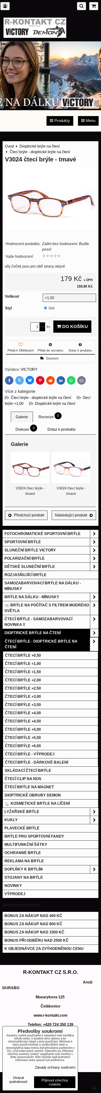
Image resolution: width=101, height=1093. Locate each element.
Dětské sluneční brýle (29, 567)
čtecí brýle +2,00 (23, 680)
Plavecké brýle (21, 828)
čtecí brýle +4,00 (23, 713)
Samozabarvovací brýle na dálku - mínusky (42, 586)
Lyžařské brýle (21, 812)
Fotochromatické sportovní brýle (42, 534)
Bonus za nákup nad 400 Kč (33, 916)
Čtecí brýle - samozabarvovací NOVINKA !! (38, 622)
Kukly (11, 820)
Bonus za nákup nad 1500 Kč (34, 932)
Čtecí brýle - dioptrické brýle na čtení (41, 398)
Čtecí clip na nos (23, 779)
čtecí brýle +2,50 (23, 688)
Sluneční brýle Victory (30, 550)
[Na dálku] (50, 107)
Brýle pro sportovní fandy (34, 836)
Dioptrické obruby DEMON (33, 795)
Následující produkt (71, 515)
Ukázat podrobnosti (18, 1080)
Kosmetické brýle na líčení (40, 803)
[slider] (51, 256)
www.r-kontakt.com (50, 1015)
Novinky (13, 886)
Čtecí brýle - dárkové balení (36, 762)
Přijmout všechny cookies (54, 1082)
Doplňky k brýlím (23, 869)
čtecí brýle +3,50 (23, 705)
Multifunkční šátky (25, 845)
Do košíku (74, 326)
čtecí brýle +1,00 (23, 664)
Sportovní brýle (22, 542)
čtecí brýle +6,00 (23, 746)
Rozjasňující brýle (25, 575)
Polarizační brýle (24, 558)
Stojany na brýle (23, 877)
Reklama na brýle (24, 861)
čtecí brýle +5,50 (23, 738)
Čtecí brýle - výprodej (29, 754)
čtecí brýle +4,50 (23, 721)
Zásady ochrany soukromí (55, 1067)
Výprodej (14, 894)
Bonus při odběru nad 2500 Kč (36, 940)
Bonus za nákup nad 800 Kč (33, 924)
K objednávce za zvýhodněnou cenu (44, 949)
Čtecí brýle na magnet (29, 787)
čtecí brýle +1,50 (23, 672)
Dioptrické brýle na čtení (55, 404)
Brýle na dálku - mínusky (31, 597)
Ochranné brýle (22, 853)
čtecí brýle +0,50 (23, 655)
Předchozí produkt (29, 515)
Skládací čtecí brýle (28, 771)
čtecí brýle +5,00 (23, 729)
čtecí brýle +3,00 (23, 697)
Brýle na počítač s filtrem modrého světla (46, 608)
